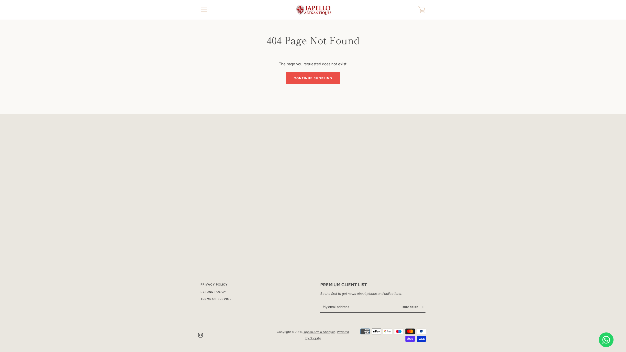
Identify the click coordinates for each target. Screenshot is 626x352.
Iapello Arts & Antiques (319, 332)
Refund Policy (213, 292)
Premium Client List (343, 284)
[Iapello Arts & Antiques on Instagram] (200, 334)
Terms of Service (216, 299)
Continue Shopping (313, 78)
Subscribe (410, 307)
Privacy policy (214, 284)
